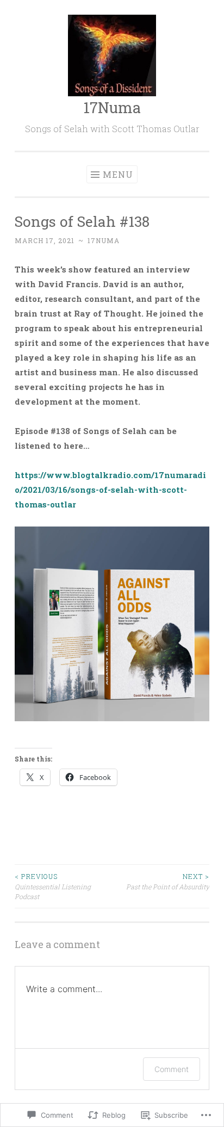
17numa (104, 240)
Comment (171, 1069)
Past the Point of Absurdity (167, 881)
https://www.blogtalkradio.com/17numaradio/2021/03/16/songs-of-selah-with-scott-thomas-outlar (110, 489)
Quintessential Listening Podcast (53, 886)
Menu (118, 174)
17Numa (112, 107)
